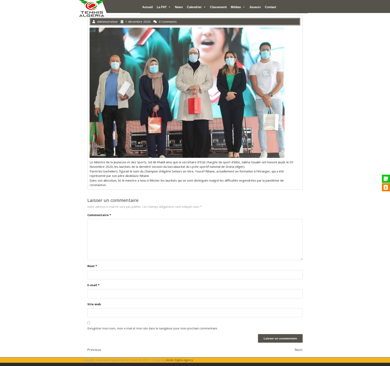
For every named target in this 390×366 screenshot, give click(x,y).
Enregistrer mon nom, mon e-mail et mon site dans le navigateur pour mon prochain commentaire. (152, 328)
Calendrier (194, 7)
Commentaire (99, 215)
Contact (270, 7)
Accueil (147, 7)
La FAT (162, 7)
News (179, 7)
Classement (218, 7)
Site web (94, 304)
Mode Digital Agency (179, 360)
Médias (236, 7)
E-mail (93, 285)
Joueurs (255, 7)
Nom (92, 266)
